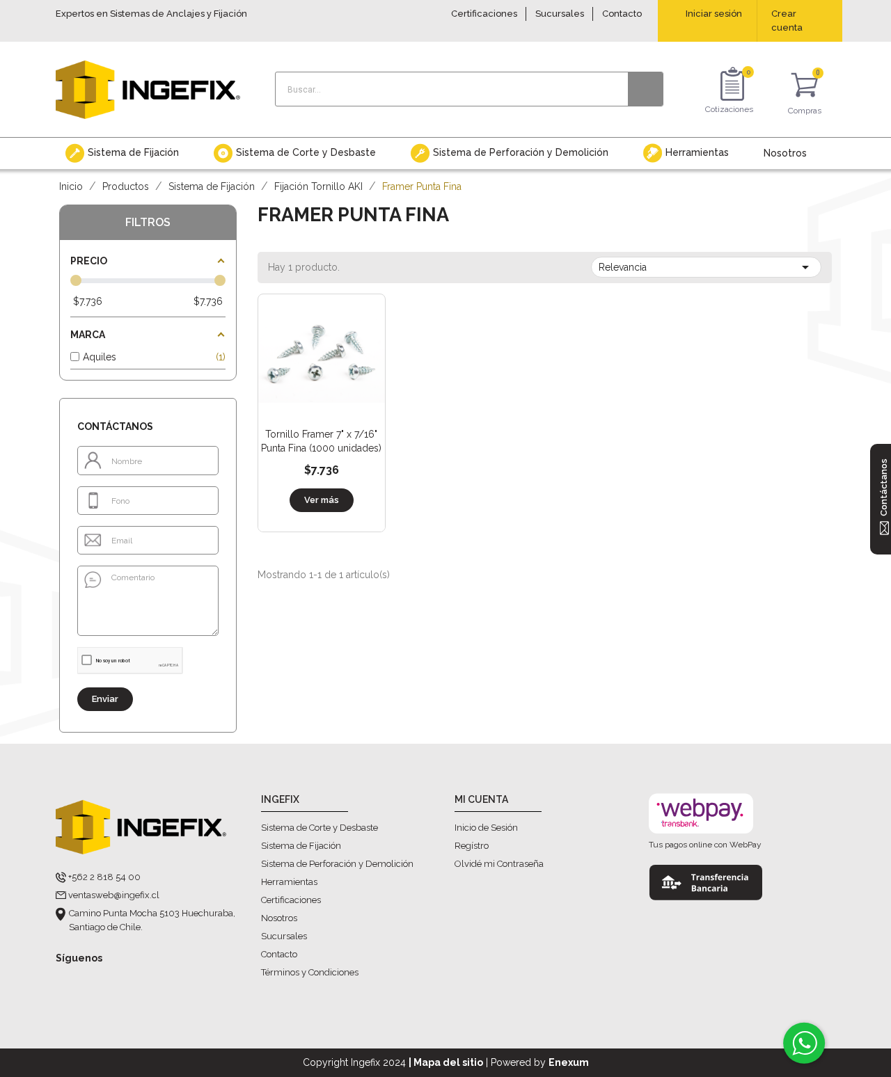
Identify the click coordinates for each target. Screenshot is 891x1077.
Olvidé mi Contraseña (499, 864)
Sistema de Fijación (301, 845)
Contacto (622, 13)
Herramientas (289, 882)
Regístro (472, 845)
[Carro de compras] (804, 87)
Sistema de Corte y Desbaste (319, 827)
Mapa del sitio (448, 1062)
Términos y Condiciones (309, 972)
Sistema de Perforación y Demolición (337, 864)
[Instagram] (92, 980)
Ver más (321, 500)
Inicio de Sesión (486, 827)
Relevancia (706, 267)
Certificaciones (484, 13)
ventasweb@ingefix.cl (113, 895)
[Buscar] (645, 89)
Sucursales (559, 13)
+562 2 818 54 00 (104, 877)
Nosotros (279, 918)
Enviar (105, 699)
